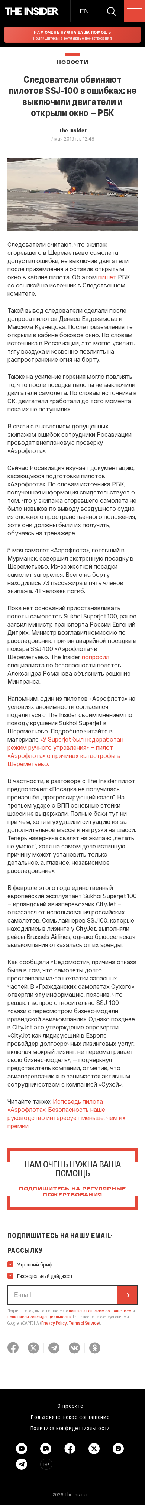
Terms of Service (84, 1322)
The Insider (73, 130)
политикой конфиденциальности (39, 1316)
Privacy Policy (54, 1322)
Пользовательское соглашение (70, 1416)
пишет (107, 276)
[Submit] (127, 1295)
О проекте (70, 1405)
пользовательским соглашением (100, 1310)
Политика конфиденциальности (70, 1428)
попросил (95, 656)
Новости (72, 62)
